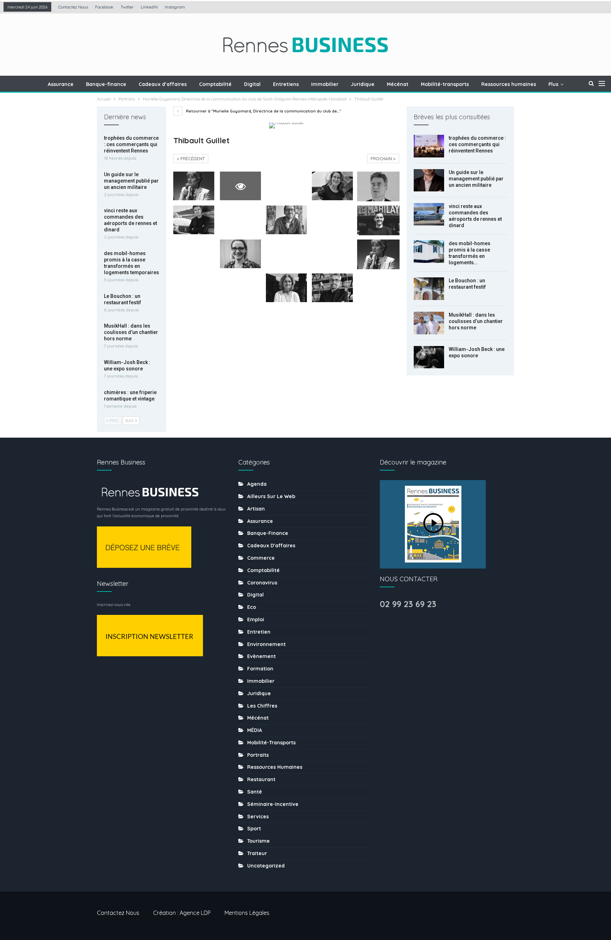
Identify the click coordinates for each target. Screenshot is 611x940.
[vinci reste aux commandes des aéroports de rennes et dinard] (429, 214)
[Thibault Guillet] (193, 186)
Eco (251, 607)
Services (258, 816)
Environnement (266, 644)
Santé (254, 792)
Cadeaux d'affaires (271, 545)
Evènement (261, 656)
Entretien (258, 632)
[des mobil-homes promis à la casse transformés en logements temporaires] (429, 251)
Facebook (104, 7)
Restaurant (261, 779)
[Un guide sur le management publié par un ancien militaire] (429, 180)
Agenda (257, 484)
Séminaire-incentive (272, 804)
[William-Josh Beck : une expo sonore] (429, 357)
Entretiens (286, 84)
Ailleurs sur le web (271, 496)
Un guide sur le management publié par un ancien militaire (476, 178)
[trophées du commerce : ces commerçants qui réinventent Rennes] (429, 146)
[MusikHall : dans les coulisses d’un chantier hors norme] (429, 323)
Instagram (175, 7)
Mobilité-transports (445, 84)
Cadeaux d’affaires (163, 84)
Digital (252, 84)
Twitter (127, 7)
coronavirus (262, 582)
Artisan (256, 509)
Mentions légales (247, 912)
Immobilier (324, 84)
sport (254, 828)
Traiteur (257, 853)
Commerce (261, 558)
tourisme (258, 841)
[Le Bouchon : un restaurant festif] (429, 288)
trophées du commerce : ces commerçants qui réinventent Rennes (477, 144)
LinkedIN (149, 7)
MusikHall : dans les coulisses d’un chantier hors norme (476, 321)
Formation (260, 668)
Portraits (258, 755)
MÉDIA (254, 730)
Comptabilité (215, 84)
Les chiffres (262, 706)
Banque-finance (106, 84)
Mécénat (397, 84)
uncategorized (266, 866)
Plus (553, 84)
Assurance (61, 84)
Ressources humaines (508, 84)
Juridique (362, 84)
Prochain (382, 158)
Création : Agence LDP (182, 912)
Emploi (255, 619)
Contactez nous (73, 7)
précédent (192, 158)
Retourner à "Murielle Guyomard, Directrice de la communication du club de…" (263, 111)
